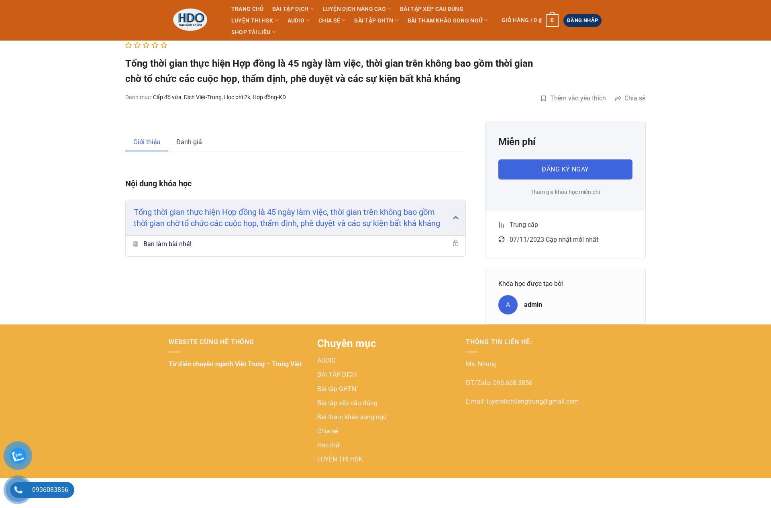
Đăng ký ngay (565, 169)
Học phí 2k (237, 97)
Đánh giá (189, 142)
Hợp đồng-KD (269, 97)
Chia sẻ (329, 20)
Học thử (328, 445)
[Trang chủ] (192, 20)
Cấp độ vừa (167, 97)
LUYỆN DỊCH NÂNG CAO (354, 9)
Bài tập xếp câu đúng (431, 9)
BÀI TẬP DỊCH (290, 9)
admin (533, 304)
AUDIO (296, 20)
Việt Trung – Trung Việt (268, 364)
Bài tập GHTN (373, 20)
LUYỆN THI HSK (252, 20)
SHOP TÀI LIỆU (251, 32)
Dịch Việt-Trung (203, 97)
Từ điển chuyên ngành (202, 364)
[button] (530, 20)
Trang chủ (247, 9)
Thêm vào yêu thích (578, 98)
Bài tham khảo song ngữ (445, 20)
